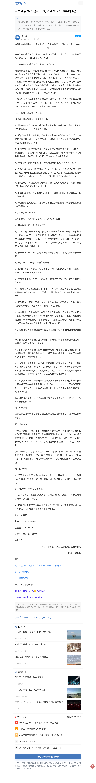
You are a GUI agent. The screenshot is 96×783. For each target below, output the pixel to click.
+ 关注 (78, 36)
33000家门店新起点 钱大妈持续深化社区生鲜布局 (41, 735)
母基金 (36, 617)
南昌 (17, 617)
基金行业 (46, 617)
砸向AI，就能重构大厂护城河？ (33, 728)
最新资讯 (22, 671)
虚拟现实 (27, 617)
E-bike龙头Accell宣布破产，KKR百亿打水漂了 (39, 722)
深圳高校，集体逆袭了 (29, 741)
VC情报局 (77, 717)
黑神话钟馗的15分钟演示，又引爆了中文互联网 (40, 747)
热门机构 (70, 717)
